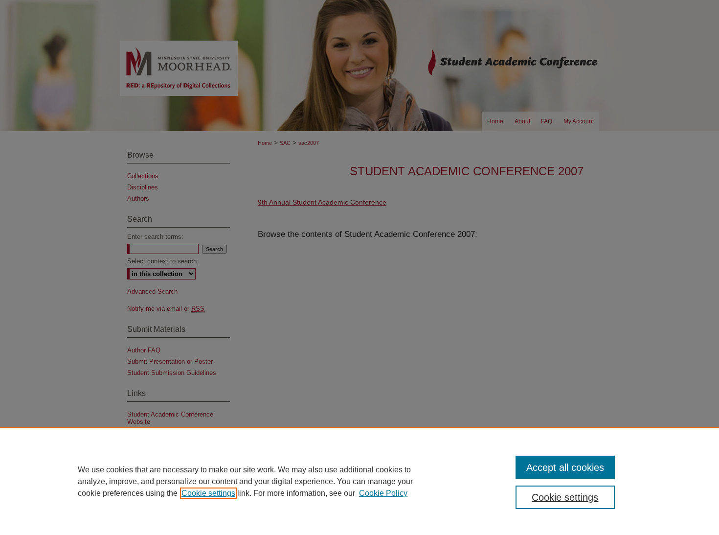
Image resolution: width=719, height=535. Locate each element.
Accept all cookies (565, 467)
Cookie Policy (383, 493)
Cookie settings (208, 493)
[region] (359, 481)
